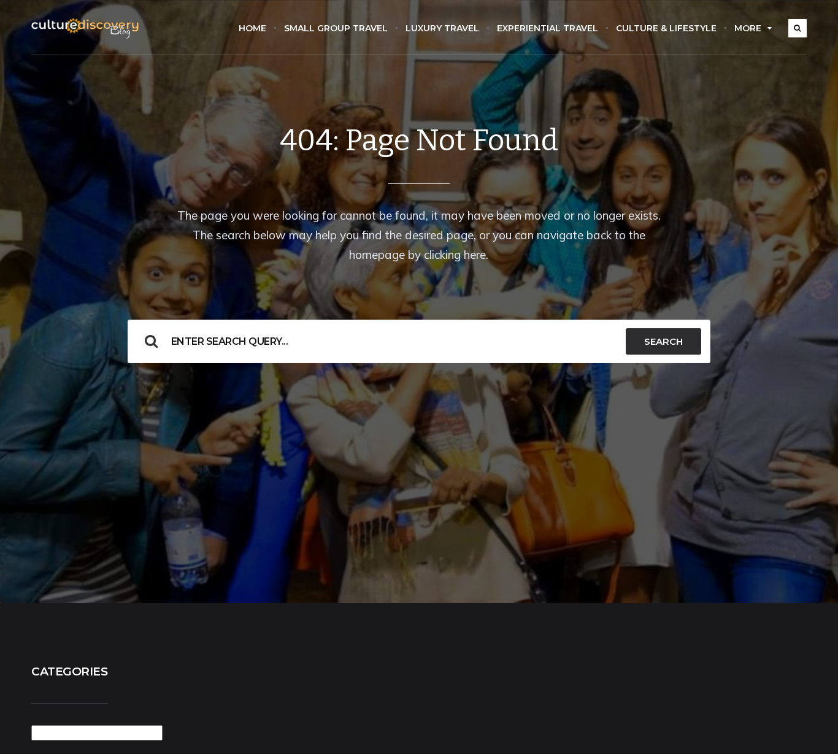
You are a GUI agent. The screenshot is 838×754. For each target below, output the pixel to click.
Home (252, 28)
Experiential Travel (547, 28)
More (747, 28)
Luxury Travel (442, 28)
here (475, 254)
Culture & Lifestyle (666, 28)
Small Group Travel (336, 28)
